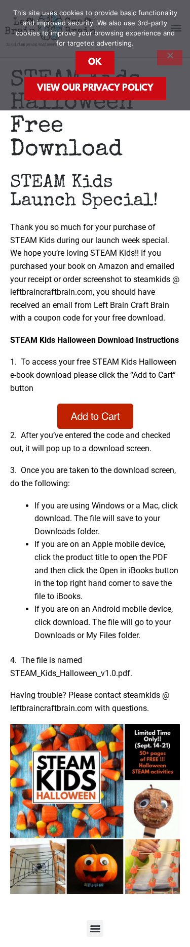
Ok (95, 63)
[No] (169, 57)
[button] (95, 928)
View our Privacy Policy (95, 89)
